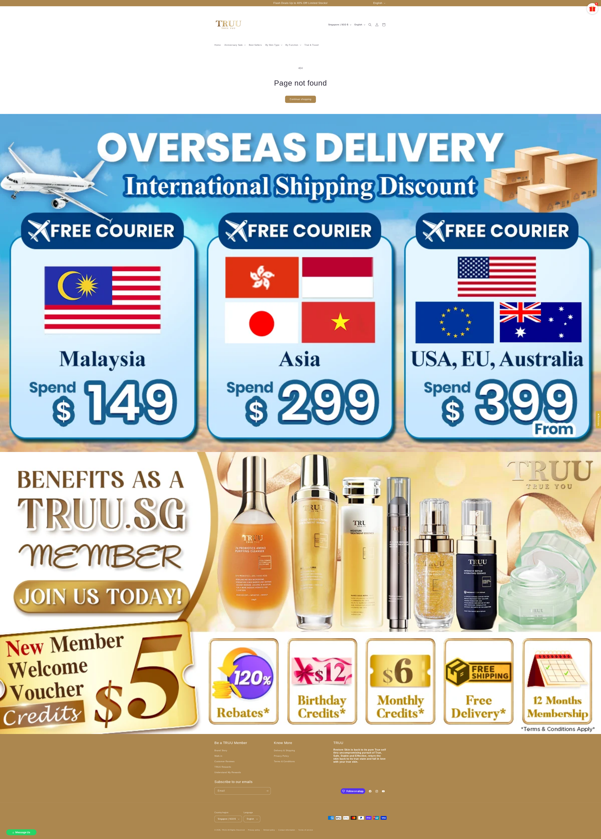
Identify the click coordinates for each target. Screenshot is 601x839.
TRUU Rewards (222, 767)
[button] (235, 45)
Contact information (286, 830)
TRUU (224, 830)
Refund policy (269, 830)
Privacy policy (254, 830)
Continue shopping (300, 99)
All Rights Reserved (236, 830)
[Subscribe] (267, 791)
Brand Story (220, 750)
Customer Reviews (224, 761)
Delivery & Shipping (284, 750)
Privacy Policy (281, 756)
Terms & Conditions (284, 761)
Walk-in (218, 756)
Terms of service (305, 830)
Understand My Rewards (227, 772)
